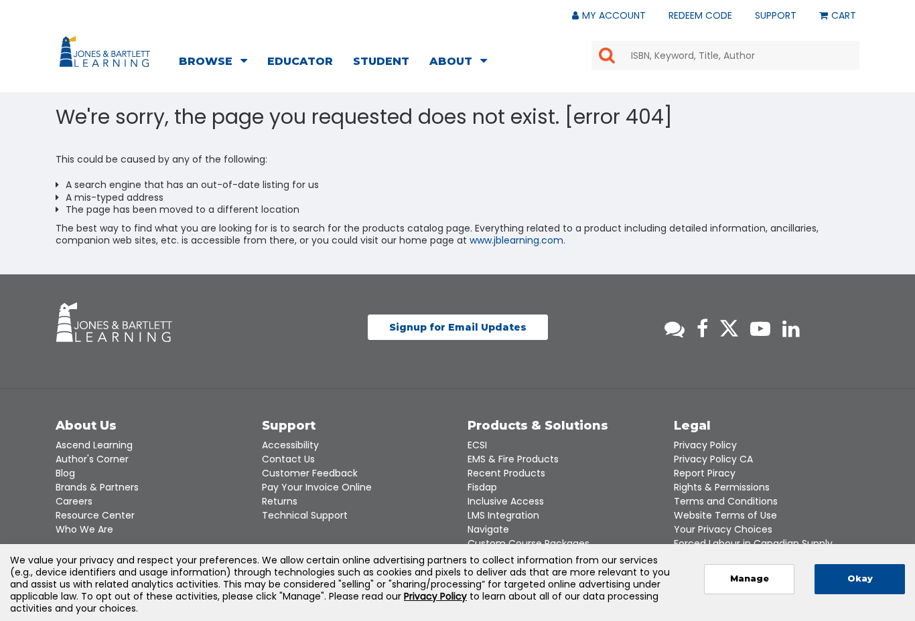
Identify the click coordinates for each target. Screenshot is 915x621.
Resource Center (95, 515)
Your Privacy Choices (723, 529)
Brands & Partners (97, 487)
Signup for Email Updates (457, 327)
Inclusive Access (506, 501)
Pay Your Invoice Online (317, 487)
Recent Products (506, 473)
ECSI (477, 445)
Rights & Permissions (722, 487)
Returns (279, 501)
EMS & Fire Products (513, 459)
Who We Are (84, 529)
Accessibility (290, 445)
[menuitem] (217, 62)
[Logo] (107, 54)
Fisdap (482, 487)
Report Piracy (704, 473)
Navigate (488, 529)
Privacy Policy (705, 445)
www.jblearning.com (516, 240)
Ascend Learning (94, 445)
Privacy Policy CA (713, 459)
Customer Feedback (310, 473)
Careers (74, 501)
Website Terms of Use (725, 515)
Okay (860, 578)
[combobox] (725, 55)
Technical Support (305, 515)
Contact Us (288, 459)
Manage (749, 578)
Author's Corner (92, 459)
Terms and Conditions (726, 501)
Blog (65, 473)
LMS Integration (503, 515)
